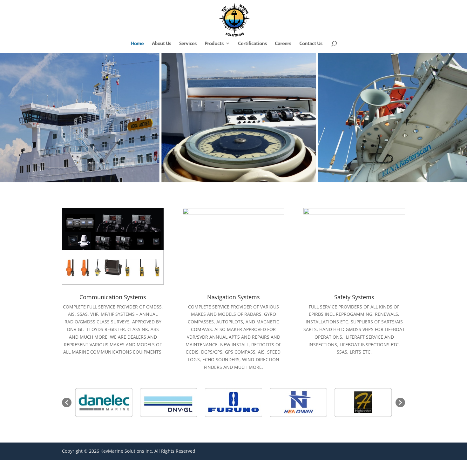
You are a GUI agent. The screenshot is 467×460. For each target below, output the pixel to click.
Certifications (252, 43)
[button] (66, 402)
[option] (104, 402)
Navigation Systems (233, 297)
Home (137, 43)
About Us (161, 43)
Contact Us (310, 43)
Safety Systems (354, 297)
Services (187, 43)
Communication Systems (112, 297)
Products (214, 43)
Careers (283, 43)
